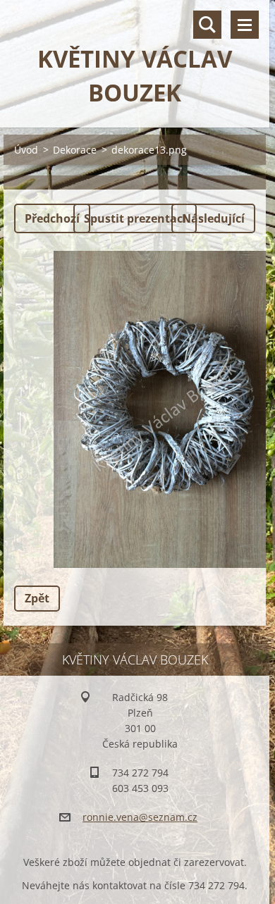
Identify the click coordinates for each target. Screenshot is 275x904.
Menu (245, 25)
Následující (213, 218)
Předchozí (52, 218)
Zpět (37, 598)
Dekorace (75, 149)
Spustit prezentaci (135, 218)
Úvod (26, 149)
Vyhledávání (207, 25)
